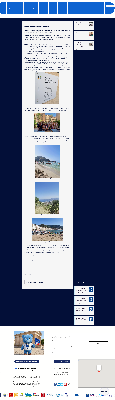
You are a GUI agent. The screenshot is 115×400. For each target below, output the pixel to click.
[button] (73, 8)
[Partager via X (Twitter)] (29, 261)
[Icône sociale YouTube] (65, 384)
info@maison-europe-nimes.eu (62, 374)
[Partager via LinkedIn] (33, 261)
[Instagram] (68, 384)
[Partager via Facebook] (25, 261)
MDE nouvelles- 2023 (29, 256)
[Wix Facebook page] (55, 384)
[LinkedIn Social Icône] (58, 384)
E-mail (52, 340)
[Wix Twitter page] (61, 384)
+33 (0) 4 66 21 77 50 (62, 373)
